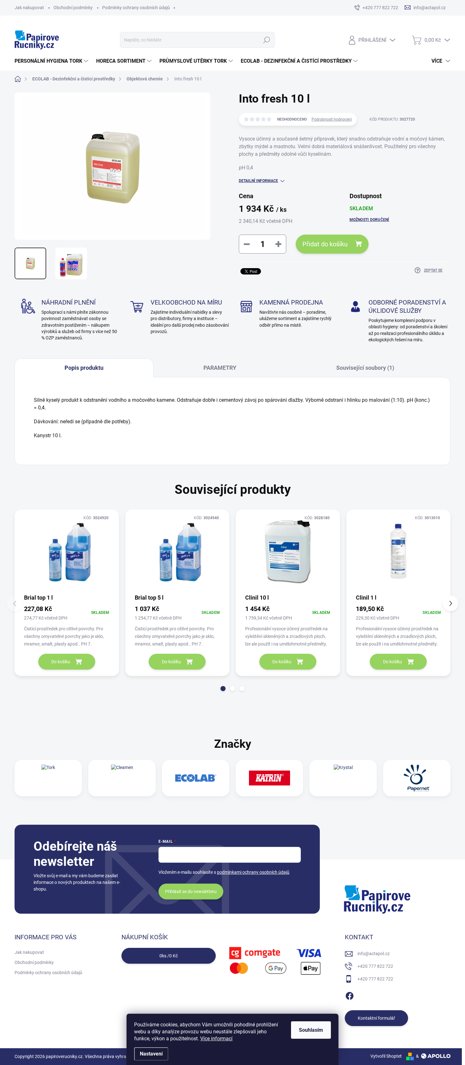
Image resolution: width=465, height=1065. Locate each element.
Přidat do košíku (325, 244)
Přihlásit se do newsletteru (191, 891)
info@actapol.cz (373, 953)
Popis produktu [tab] (84, 367)
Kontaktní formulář (376, 1018)
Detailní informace (258, 181)
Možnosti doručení (369, 219)
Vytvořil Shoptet (386, 1056)
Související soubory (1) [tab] (365, 367)
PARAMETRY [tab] (219, 367)
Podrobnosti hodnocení (332, 119)
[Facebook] (349, 994)
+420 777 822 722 (375, 966)
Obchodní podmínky (73, 7)
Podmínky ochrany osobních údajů (136, 7)
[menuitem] (52, 61)
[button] (223, 688)
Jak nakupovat (29, 7)
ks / (168, 955)
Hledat (266, 39)
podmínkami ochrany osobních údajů (253, 872)
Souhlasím (311, 1030)
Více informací (216, 1039)
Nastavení (151, 1054)
